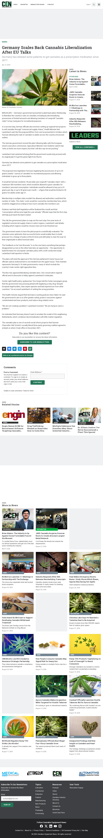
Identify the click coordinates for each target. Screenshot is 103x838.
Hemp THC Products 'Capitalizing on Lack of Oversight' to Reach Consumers (85, 661)
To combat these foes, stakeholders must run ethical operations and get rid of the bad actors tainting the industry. (18, 543)
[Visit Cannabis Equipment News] (57, 774)
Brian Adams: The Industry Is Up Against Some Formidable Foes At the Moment (78, 82)
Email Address (36, 372)
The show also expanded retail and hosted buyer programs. (17, 583)
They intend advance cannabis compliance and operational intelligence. (17, 665)
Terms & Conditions (52, 830)
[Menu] (99, 5)
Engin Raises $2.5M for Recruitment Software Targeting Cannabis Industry (13, 428)
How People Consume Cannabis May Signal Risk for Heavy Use (51, 660)
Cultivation (75, 613)
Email (3, 794)
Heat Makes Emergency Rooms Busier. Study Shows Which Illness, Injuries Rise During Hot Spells (84, 579)
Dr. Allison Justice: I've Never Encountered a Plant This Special (88, 429)
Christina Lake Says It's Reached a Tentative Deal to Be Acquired (83, 619)
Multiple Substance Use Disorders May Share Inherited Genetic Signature (64, 428)
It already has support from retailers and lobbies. (16, 747)
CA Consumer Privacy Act (70, 830)
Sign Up (7, 805)
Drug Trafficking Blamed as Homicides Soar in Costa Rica (37, 428)
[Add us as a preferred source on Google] (30, 349)
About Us (28, 830)
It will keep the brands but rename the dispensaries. (49, 542)
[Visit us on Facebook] (41, 826)
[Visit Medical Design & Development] (10, 774)
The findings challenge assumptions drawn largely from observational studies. (84, 750)
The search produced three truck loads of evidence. (51, 747)
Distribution (41, 529)
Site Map (85, 830)
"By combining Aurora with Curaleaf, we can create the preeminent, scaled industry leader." (84, 708)
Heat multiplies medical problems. (81, 585)
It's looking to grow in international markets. (51, 705)
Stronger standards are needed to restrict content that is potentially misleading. (84, 668)
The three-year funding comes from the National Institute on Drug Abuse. (16, 627)
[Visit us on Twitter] (46, 826)
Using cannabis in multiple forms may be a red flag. (51, 665)
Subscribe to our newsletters (34, 342)
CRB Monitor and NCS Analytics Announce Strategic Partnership (16, 660)
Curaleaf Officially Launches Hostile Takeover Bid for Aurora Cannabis (84, 701)
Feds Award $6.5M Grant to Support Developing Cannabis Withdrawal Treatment (17, 620)
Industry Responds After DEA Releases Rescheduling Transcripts (77, 121)
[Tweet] (20, 349)
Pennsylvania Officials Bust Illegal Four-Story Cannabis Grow (50, 742)
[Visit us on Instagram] (59, 826)
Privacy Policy (38, 830)
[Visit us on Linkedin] (50, 826)
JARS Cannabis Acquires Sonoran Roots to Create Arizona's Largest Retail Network (77, 94)
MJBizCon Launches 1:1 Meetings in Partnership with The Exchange (78, 108)
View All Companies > (85, 147)
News (4, 42)
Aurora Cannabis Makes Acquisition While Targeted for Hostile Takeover (51, 701)
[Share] (9, 349)
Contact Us (19, 830)
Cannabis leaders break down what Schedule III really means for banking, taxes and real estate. (49, 584)
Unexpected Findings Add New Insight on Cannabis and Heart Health (82, 743)
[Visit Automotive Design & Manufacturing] (89, 774)
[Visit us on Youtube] (55, 826)
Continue (37, 382)
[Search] (94, 5)
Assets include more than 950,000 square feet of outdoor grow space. (84, 624)
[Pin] (25, 349)
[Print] (4, 349)
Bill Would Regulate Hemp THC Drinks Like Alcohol (15, 742)
